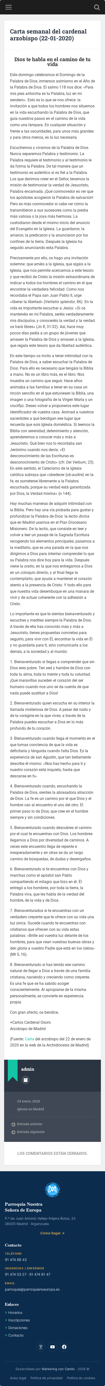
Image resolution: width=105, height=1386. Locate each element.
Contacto (16, 1335)
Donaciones (18, 1328)
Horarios (15, 1312)
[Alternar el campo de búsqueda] (97, 7)
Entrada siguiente (31, 1132)
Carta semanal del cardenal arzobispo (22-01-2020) (48, 34)
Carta (29, 1039)
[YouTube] (52, 1347)
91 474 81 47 (39, 1274)
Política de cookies (81, 1378)
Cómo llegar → (52, 1233)
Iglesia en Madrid (30, 1109)
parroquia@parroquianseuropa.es (32, 1289)
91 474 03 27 (15, 1274)
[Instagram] (40, 1347)
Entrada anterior (29, 1124)
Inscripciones (19, 1320)
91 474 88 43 (16, 1260)
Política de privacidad (47, 1378)
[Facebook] (64, 1347)
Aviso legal (18, 1378)
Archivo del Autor (25, 1080)
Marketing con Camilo (58, 1369)
